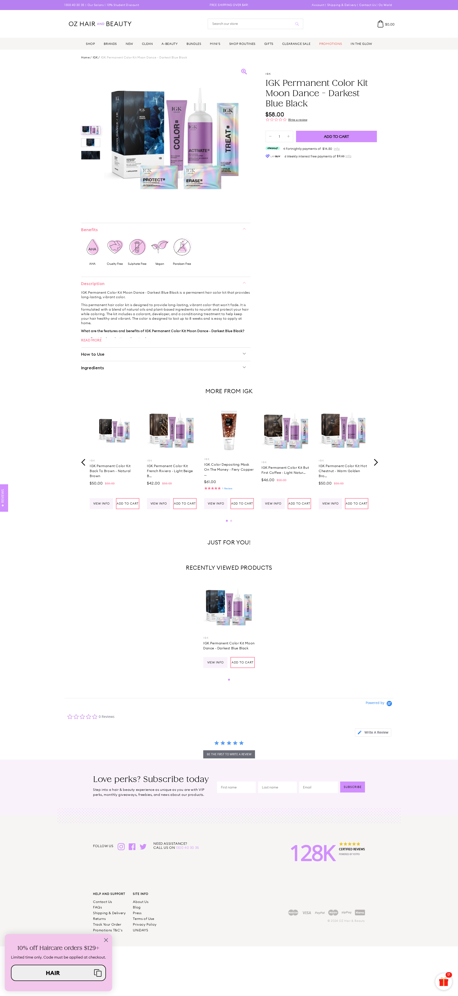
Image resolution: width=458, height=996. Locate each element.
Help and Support (109, 894)
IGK (95, 57)
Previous (83, 461)
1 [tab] (227, 521)
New (129, 44)
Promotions (330, 44)
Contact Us (367, 5)
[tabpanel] (114, 457)
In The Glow (361, 44)
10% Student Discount (123, 5)
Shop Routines (242, 44)
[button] (58, 973)
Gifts (268, 44)
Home (85, 57)
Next (374, 461)
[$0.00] (380, 23)
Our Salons (96, 5)
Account (318, 5)
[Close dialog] (106, 940)
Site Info (140, 894)
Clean (147, 44)
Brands (110, 44)
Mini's (215, 44)
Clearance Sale (296, 44)
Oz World (385, 5)
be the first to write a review (229, 754)
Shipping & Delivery (341, 5)
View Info (101, 503)
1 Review (227, 488)
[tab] (373, 732)
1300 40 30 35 (74, 5)
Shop (90, 44)
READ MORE (91, 340)
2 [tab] (231, 521)
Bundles (194, 44)
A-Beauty (169, 44)
